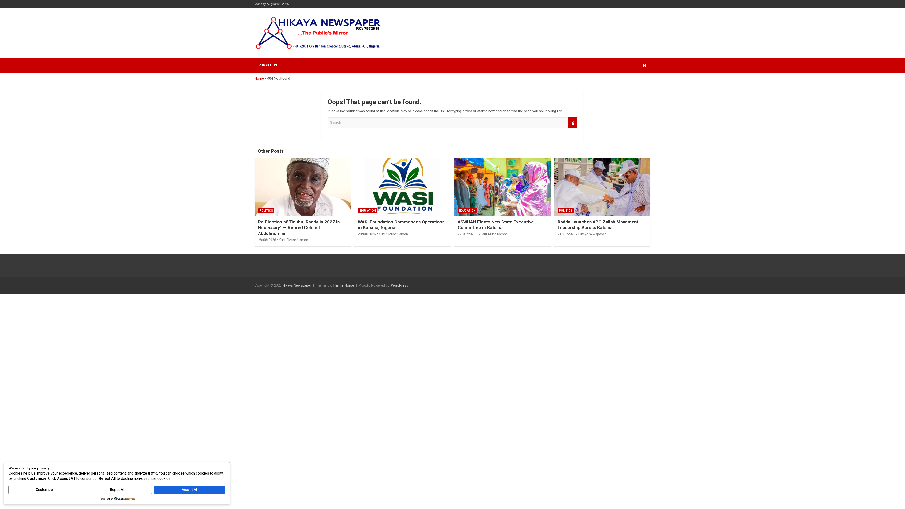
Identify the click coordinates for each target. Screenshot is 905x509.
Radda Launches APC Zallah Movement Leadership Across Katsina (598, 224)
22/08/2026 (467, 234)
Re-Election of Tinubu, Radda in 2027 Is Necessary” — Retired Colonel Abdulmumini (299, 227)
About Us (268, 65)
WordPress (399, 285)
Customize (44, 490)
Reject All (117, 490)
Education (367, 210)
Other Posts (271, 151)
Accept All (189, 490)
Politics (266, 210)
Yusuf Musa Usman (293, 240)
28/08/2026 (267, 240)
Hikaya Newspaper (592, 234)
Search (572, 122)
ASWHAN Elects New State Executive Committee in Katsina (496, 224)
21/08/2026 (567, 234)
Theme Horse (343, 285)
